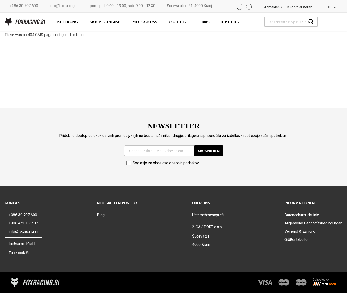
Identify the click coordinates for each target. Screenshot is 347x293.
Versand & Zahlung (299, 231)
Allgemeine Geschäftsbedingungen (313, 223)
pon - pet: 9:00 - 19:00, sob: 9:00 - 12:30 (122, 6)
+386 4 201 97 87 (23, 223)
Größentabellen (296, 239)
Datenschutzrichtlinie (301, 215)
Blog (101, 215)
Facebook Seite (22, 253)
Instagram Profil (22, 243)
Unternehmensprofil (208, 215)
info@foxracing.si (64, 6)
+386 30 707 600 (24, 6)
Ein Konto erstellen (298, 7)
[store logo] (25, 22)
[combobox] (291, 22)
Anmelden (272, 7)
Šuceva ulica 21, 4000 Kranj (189, 6)
